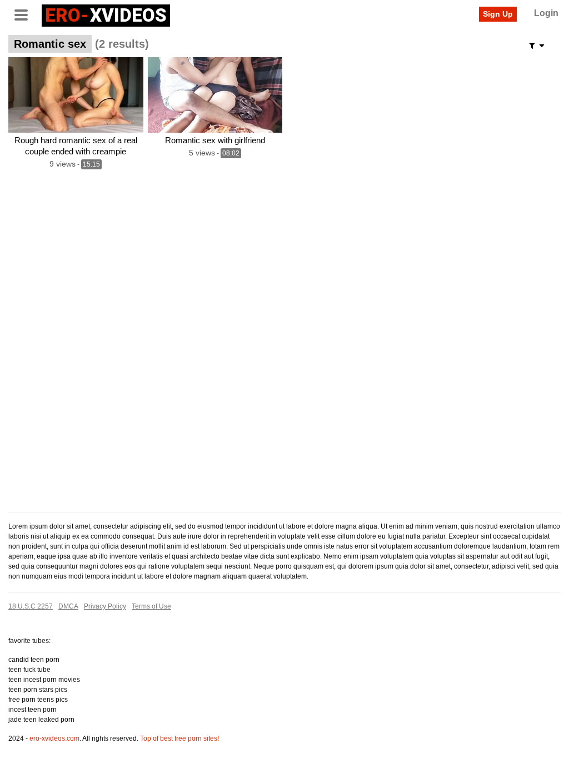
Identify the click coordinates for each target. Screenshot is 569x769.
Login (546, 13)
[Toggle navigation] (25, 14)
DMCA (68, 606)
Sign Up (498, 13)
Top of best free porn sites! (179, 738)
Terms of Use (151, 606)
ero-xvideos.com (54, 738)
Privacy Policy (105, 606)
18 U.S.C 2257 (30, 606)
